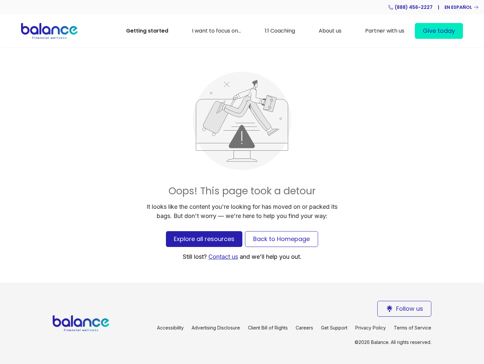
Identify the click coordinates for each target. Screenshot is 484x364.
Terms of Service (412, 327)
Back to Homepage (281, 239)
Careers (304, 327)
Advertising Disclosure (216, 327)
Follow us (409, 308)
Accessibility (170, 327)
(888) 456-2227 (414, 7)
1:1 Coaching (280, 31)
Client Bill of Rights (268, 327)
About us (330, 31)
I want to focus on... (216, 31)
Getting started (147, 31)
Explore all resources (204, 239)
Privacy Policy (370, 327)
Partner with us (384, 31)
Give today (439, 31)
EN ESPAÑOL (458, 7)
